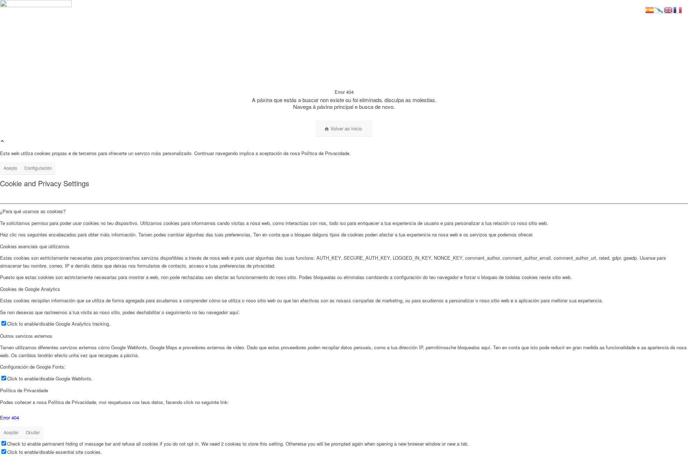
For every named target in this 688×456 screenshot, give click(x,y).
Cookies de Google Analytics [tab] (30, 288)
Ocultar (33, 432)
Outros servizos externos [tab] (26, 335)
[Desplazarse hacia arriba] (2, 141)
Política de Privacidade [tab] (24, 390)
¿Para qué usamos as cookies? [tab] (33, 211)
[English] (668, 9)
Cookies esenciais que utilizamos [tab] (35, 246)
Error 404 (9, 417)
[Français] (678, 9)
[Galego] (659, 9)
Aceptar (11, 432)
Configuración (38, 168)
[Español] (650, 9)
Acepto (10, 168)
